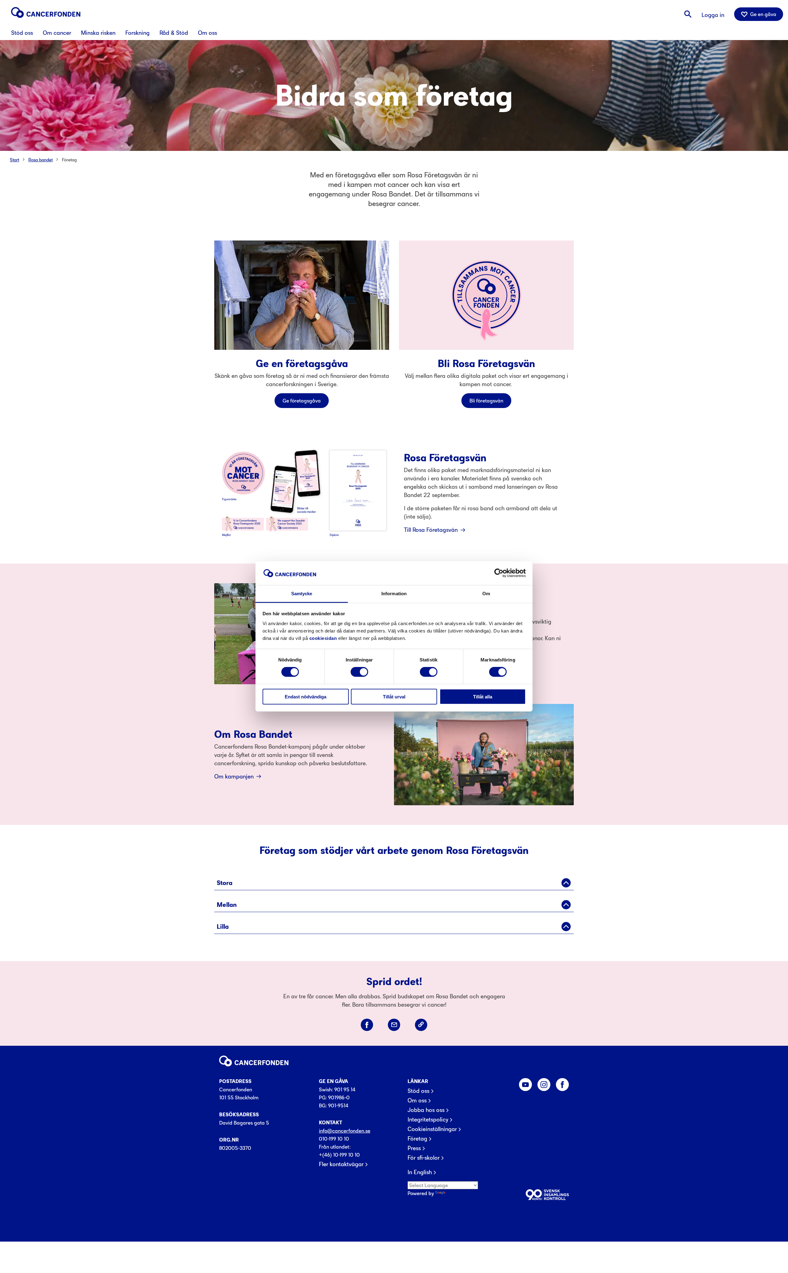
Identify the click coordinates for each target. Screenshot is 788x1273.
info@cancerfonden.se (344, 1130)
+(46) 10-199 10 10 (339, 1154)
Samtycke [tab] (301, 593)
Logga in (713, 15)
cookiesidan (323, 638)
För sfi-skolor (424, 1158)
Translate (457, 1193)
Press (414, 1148)
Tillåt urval (394, 696)
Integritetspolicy (428, 1120)
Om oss (417, 1100)
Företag (69, 160)
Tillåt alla (482, 696)
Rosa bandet (40, 160)
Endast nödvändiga (305, 696)
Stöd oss (418, 1091)
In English (420, 1172)
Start (14, 160)
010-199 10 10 (334, 1138)
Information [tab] (394, 593)
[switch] (359, 672)
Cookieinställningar (432, 1129)
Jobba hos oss (426, 1110)
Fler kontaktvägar (341, 1164)
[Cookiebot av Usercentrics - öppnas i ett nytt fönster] (499, 573)
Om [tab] (486, 593)
